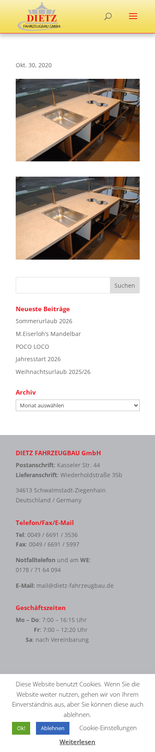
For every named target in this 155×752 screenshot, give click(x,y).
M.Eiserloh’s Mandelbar (48, 334)
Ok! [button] (21, 728)
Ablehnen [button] (52, 728)
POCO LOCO (32, 346)
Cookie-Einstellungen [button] (108, 728)
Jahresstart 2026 (38, 359)
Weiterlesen (77, 742)
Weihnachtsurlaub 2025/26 (53, 372)
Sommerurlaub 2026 (44, 321)
